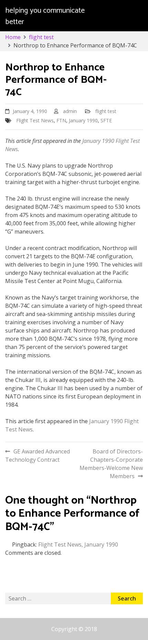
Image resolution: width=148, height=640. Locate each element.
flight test (105, 111)
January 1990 (83, 120)
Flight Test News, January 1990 (78, 544)
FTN (61, 120)
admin (70, 111)
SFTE (106, 120)
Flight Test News (35, 120)
